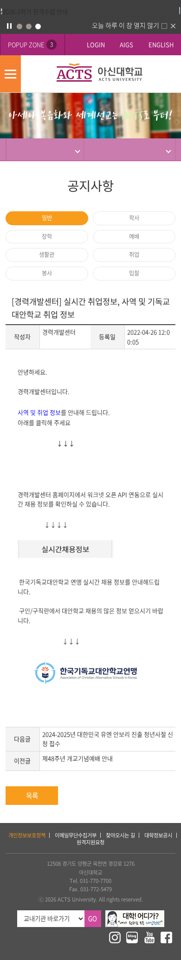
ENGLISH (161, 44)
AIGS (126, 44)
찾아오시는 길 (120, 835)
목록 (32, 795)
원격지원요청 (90, 842)
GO (92, 918)
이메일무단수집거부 (76, 835)
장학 (47, 236)
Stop (9, 26)
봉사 (47, 273)
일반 (47, 218)
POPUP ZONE (30, 44)
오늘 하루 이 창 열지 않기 (125, 25)
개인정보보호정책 (26, 835)
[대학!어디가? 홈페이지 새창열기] (134, 914)
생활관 (46, 254)
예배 (134, 236)
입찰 (134, 273)
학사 (134, 218)
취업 (134, 254)
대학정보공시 (158, 835)
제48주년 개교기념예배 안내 (77, 758)
